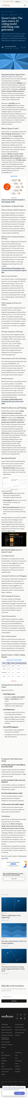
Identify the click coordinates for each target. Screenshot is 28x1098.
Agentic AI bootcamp (6, 1027)
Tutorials (3, 1058)
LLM (21, 14)
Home (2, 11)
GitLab (2, 1063)
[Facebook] (17, 1014)
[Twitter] (24, 1014)
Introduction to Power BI (7, 1035)
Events (3, 1066)
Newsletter (17, 1071)
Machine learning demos (6, 1069)
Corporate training (19, 1024)
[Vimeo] (24, 1018)
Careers (17, 1063)
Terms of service (5, 1085)
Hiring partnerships (19, 1032)
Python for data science (6, 1032)
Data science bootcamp (6, 1029)
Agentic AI (12, 11)
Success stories (5, 1071)
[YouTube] (20, 1018)
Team (16, 1055)
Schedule (3, 1047)
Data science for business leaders (5, 1038)
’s (20, 83)
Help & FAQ (17, 1069)
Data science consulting (20, 1029)
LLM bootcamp (4, 1024)
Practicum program (5, 1042)
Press (16, 1058)
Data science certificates (6, 1044)
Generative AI (14, 14)
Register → (17, 1)
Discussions (4, 1060)
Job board (17, 1035)
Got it (19, 1093)
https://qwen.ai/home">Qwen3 (10, 74)
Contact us (17, 1066)
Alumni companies (19, 1027)
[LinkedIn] (20, 1014)
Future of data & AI (5, 1055)
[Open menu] (25, 5)
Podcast (3, 1074)
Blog (6, 11)
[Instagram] (17, 1018)
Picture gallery (18, 1060)
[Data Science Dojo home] (7, 1016)
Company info (18, 1052)
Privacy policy (14, 1085)
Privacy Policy (8, 1089)
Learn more (14, 878)
